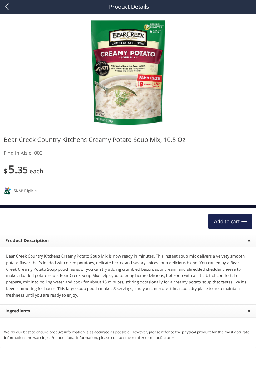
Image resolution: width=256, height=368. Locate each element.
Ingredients (17, 311)
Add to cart (227, 221)
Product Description (27, 241)
